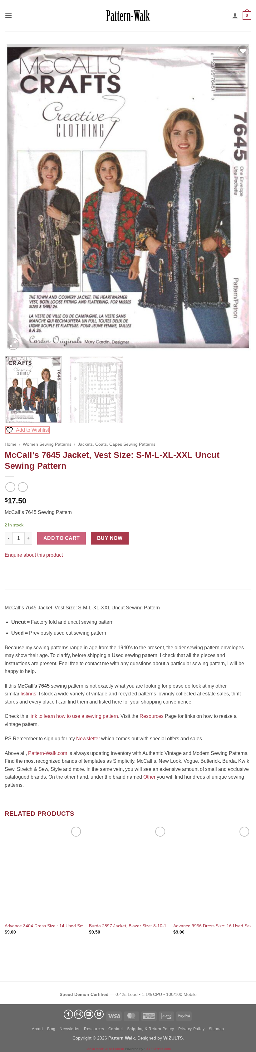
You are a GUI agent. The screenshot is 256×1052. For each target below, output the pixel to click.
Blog (51, 1029)
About (37, 1029)
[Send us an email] (88, 1014)
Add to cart (61, 538)
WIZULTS (173, 1037)
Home (11, 444)
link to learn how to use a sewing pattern (73, 716)
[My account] (235, 15)
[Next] (238, 197)
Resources (152, 716)
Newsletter (88, 738)
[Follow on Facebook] (68, 1014)
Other (149, 777)
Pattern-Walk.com (47, 753)
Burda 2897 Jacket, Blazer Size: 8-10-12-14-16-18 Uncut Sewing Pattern (161, 925)
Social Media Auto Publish (105, 1049)
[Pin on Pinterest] (22, 570)
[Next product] (10, 487)
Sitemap (216, 1029)
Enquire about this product (34, 555)
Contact (115, 1029)
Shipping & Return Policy (150, 1029)
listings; (29, 693)
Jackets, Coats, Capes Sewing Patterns (116, 444)
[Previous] (17, 197)
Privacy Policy (191, 1029)
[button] (8, 15)
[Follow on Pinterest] (99, 1014)
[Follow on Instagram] (78, 1014)
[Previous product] (22, 487)
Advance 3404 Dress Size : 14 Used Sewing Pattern (56, 925)
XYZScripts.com (158, 1049)
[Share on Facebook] (10, 570)
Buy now (109, 538)
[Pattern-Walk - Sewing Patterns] (128, 15)
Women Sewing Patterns (47, 444)
